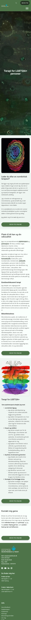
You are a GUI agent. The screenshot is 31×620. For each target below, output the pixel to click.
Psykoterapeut (5, 609)
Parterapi (4, 613)
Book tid (25, 3)
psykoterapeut (23, 241)
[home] (4, 5)
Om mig (3, 618)
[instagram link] (11, 568)
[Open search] (16, 3)
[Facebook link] (2, 568)
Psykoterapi (4, 611)
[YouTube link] (5, 568)
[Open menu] (27, 8)
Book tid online (15, 224)
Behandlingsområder (7, 616)
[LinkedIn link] (8, 568)
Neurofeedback (5, 607)
